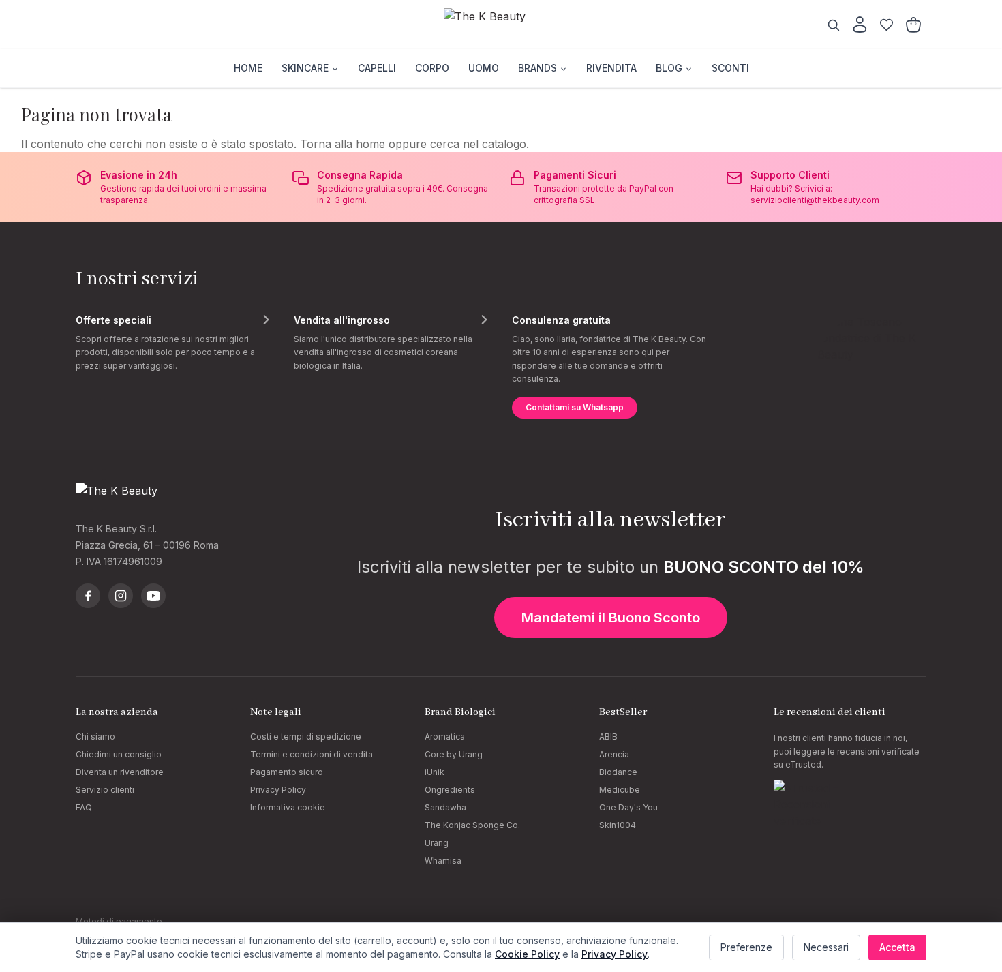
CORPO (432, 68)
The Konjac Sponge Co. (472, 825)
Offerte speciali (113, 320)
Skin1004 (617, 825)
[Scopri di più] (266, 320)
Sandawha (445, 807)
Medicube (619, 790)
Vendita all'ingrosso (342, 320)
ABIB (608, 736)
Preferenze (746, 947)
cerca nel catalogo (478, 144)
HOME (248, 68)
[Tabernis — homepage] (501, 24)
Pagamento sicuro (286, 772)
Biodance (618, 772)
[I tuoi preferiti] (886, 24)
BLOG (669, 68)
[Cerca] (833, 24)
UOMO (483, 68)
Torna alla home (342, 144)
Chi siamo (95, 736)
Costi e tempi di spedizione (305, 736)
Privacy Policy (278, 790)
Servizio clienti (105, 790)
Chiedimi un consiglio (119, 754)
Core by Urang (454, 754)
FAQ (84, 807)
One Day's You (628, 807)
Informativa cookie (287, 807)
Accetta (897, 947)
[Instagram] (120, 595)
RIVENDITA (611, 68)
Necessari (826, 947)
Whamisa (443, 860)
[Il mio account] (859, 24)
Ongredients (450, 790)
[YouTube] (153, 595)
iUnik (434, 772)
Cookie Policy (527, 954)
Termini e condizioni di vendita (311, 754)
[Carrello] (913, 25)
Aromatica (445, 736)
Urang (437, 843)
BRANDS (537, 68)
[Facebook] (88, 595)
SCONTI (730, 68)
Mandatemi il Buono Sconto (610, 617)
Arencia (614, 754)
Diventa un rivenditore (120, 772)
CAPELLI (377, 68)
